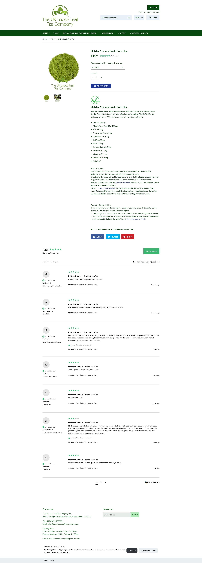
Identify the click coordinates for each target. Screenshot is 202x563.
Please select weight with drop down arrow (106, 63)
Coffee (121, 33)
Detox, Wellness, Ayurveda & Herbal (79, 33)
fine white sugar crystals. (136, 219)
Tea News (153, 8)
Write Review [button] (151, 251)
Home (45, 33)
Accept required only (148, 550)
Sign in (141, 12)
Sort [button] (45, 262)
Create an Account (152, 12)
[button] (97, 482)
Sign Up (135, 515)
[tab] (140, 262)
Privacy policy (49, 560)
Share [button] (95, 284)
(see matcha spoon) (122, 182)
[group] (55, 250)
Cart (154, 17)
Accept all (132, 550)
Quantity (94, 73)
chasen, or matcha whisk (106, 188)
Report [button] (90, 284)
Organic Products (139, 33)
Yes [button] (86, 284)
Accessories (107, 33)
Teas (55, 33)
